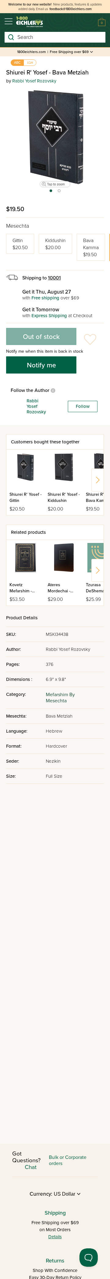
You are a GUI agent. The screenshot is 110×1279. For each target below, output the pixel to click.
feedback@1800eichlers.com (71, 9)
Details (55, 1236)
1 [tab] (50, 193)
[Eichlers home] (29, 22)
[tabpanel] (55, 138)
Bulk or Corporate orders (67, 1160)
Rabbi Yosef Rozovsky (34, 81)
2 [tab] (59, 193)
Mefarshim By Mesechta (60, 698)
